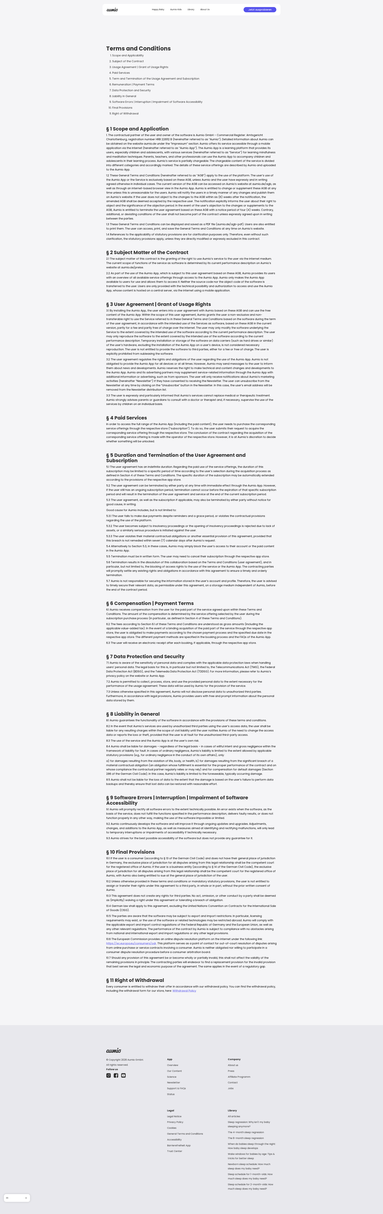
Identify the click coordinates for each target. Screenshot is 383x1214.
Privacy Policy (175, 1122)
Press (231, 1071)
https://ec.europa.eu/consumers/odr (131, 943)
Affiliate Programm (239, 1077)
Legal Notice (174, 1116)
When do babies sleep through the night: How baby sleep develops (252, 1146)
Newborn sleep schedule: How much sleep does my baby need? (249, 1166)
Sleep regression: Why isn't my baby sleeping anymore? (249, 1124)
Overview (172, 1065)
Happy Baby (158, 9)
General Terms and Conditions (185, 1133)
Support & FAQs (176, 1088)
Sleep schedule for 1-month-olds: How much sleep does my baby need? (250, 1176)
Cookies (171, 1128)
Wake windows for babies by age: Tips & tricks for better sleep (251, 1156)
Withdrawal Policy (184, 991)
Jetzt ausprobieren (260, 9)
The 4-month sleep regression (246, 1132)
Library (191, 9)
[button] (17, 1198)
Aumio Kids (176, 9)
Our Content (174, 1071)
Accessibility (174, 1139)
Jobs (231, 1088)
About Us (205, 9)
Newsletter (173, 1082)
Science (171, 1077)
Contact (233, 1082)
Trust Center (174, 1151)
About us (233, 1065)
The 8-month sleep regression (246, 1138)
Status (171, 1094)
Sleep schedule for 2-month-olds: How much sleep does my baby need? (250, 1186)
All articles (234, 1116)
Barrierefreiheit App (179, 1145)
